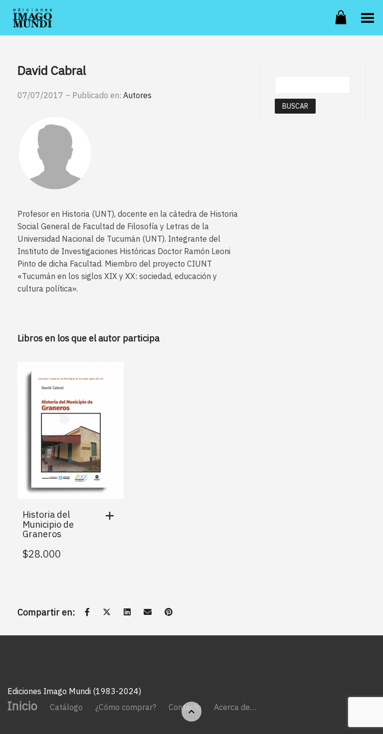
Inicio (22, 706)
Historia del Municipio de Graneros (48, 524)
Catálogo (66, 707)
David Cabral (51, 70)
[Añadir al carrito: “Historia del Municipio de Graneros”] (112, 515)
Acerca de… (235, 707)
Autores (137, 95)
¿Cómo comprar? (125, 707)
